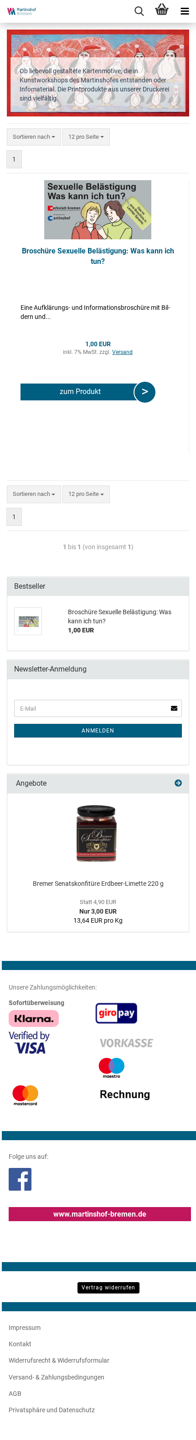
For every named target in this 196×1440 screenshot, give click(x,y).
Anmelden (98, 731)
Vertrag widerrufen (108, 1287)
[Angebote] (178, 783)
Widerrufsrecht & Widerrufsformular (59, 1360)
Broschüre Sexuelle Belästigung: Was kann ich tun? (98, 256)
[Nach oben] (171, 1426)
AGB (15, 1393)
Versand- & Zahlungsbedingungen (56, 1377)
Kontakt (20, 1344)
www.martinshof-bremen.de (99, 1214)
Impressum (25, 1327)
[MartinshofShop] (18, 11)
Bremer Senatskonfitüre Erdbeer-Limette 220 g (98, 883)
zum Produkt (82, 391)
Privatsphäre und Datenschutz (52, 1410)
